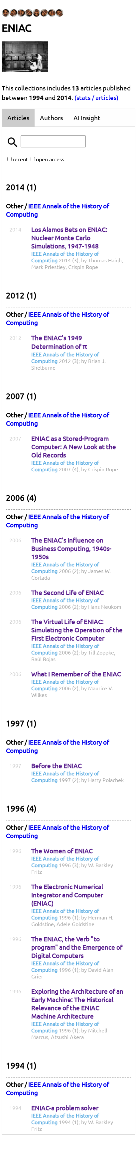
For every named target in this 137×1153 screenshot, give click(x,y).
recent (20, 159)
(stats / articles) (96, 97)
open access (50, 159)
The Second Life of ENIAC (67, 592)
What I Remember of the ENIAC (76, 674)
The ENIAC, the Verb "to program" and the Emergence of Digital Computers (76, 947)
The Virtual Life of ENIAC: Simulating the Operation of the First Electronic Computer (77, 629)
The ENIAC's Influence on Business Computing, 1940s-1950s (71, 548)
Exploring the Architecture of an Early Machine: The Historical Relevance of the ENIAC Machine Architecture (77, 1003)
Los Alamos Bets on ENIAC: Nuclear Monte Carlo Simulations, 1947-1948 (69, 237)
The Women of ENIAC (62, 851)
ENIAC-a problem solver (64, 1108)
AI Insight (86, 118)
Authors (51, 118)
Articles (18, 118)
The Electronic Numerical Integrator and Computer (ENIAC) (67, 894)
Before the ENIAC (56, 765)
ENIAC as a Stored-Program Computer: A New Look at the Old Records (73, 446)
